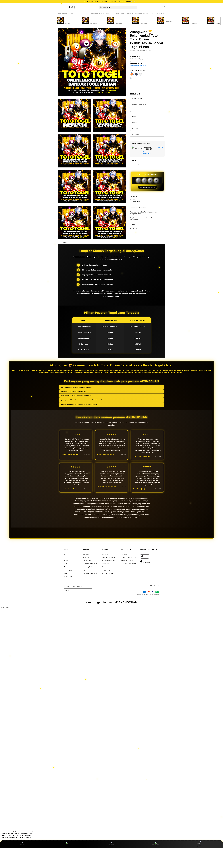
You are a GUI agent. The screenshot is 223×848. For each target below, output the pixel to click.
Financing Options (88, 567)
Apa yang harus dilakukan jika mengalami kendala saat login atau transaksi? (81, 400)
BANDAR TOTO (72, 13)
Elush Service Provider (90, 563)
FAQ (103, 567)
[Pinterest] (137, 228)
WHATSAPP (156, 845)
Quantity (133, 160)
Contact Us (105, 563)
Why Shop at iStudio (127, 560)
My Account (105, 554)
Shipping (140, 59)
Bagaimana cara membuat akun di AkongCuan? (73, 391)
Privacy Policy (106, 570)
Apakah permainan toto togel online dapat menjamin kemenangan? (79, 404)
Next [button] (164, 1)
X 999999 (135, 134)
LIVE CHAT (199, 845)
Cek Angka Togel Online (147, 187)
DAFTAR (111, 845)
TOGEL (151, 13)
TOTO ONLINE (115, 13)
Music (65, 567)
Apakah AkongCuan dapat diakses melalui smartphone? (76, 395)
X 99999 (135, 128)
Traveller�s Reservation (90, 573)
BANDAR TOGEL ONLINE (140, 13)
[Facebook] (131, 228)
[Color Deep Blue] (136, 74)
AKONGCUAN (62, 13)
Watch (66, 563)
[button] (62, 13)
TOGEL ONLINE (93, 13)
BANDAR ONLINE (126, 13)
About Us (124, 554)
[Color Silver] (140, 74)
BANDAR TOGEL (104, 13)
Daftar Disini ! (135, 1)
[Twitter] (134, 228)
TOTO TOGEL (83, 13)
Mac (65, 554)
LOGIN (67, 845)
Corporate (86, 557)
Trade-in (85, 570)
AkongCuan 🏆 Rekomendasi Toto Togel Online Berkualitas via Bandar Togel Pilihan (111, 1)
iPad (65, 557)
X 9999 (134, 122)
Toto (65, 573)
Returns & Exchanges (108, 560)
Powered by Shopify (154, 594)
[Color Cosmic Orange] (132, 74)
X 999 (134, 116)
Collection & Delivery (108, 557)
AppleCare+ (86, 554)
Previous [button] (59, 1)
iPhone (66, 560)
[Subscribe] (90, 590)
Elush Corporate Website (129, 563)
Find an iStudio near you (128, 557)
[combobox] (118, 7)
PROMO (22, 845)
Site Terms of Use (107, 573)
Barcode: (142, 50)
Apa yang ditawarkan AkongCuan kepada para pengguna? (76, 387)
